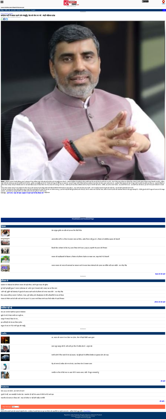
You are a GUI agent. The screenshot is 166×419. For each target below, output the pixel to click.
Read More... (87, 411)
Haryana (6, 13)
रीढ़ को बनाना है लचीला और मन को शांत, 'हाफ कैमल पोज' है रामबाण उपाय (72, 364)
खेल (9, 10)
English (33, 10)
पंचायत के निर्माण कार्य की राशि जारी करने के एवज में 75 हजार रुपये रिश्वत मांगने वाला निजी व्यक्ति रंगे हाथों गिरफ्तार (32, 299)
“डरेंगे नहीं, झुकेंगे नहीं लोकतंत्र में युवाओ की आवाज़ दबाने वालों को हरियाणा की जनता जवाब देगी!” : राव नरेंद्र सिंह (32, 292)
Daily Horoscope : (7, 406)
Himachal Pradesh (96, 415)
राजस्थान (18, 10)
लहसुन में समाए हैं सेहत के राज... (10, 319)
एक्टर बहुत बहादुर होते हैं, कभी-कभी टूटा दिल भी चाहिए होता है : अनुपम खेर (72, 346)
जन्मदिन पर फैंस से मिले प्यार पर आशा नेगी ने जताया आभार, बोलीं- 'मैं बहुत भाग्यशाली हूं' (75, 372)
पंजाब (22, 10)
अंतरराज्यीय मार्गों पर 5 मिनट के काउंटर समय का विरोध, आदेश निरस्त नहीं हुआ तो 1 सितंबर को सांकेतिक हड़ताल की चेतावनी (86, 239)
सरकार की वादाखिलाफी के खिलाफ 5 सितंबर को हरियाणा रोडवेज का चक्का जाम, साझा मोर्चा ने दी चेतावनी (80, 257)
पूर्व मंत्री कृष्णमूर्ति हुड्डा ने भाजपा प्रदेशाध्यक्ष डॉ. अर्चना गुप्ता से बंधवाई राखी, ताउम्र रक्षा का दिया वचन (29, 288)
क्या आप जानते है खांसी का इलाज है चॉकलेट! (13, 312)
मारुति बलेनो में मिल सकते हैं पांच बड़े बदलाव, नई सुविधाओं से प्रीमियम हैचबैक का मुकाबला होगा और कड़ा (80, 355)
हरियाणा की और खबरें (160, 302)
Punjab (82, 415)
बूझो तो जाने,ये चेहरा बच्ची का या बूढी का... (12, 315)
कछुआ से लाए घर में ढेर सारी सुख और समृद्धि (13, 326)
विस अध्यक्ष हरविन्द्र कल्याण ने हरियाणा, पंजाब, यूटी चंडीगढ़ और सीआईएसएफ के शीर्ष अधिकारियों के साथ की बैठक (32, 295)
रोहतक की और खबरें (160, 274)
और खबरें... (162, 401)
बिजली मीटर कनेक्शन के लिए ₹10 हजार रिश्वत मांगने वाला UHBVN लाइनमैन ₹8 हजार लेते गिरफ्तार (79, 248)
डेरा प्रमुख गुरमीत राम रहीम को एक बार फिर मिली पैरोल (67, 230)
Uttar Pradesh (75, 415)
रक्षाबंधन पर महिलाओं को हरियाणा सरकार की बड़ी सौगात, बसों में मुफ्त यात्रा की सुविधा (24, 285)
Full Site (88, 417)
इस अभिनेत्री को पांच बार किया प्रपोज (11, 322)
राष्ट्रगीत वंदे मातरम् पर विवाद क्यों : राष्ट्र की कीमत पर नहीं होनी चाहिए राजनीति (23, 398)
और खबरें (163, 381)
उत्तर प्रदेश (13, 10)
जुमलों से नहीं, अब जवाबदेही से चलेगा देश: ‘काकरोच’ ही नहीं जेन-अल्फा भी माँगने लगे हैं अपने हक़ (27, 394)
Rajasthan (67, 415)
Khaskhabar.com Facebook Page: (83, 219)
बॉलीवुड (2, 10)
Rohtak (11, 13)
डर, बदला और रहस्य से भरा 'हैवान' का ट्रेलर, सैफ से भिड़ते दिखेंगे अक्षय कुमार (73, 337)
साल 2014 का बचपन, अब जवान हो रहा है (12, 391)
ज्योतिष (6, 10)
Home (2, 13)
